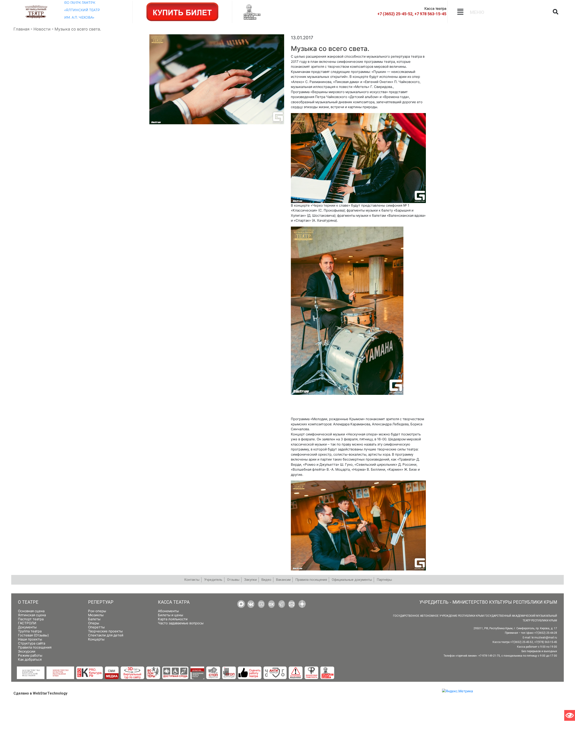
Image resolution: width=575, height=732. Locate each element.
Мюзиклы (96, 615)
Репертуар (100, 602)
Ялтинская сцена (32, 615)
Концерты (96, 639)
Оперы (93, 623)
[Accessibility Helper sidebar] (569, 715)
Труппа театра (30, 631)
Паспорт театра (31, 619)
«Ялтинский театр (82, 10)
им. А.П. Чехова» (79, 17)
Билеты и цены (170, 615)
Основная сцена (31, 611)
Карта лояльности (173, 619)
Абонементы (168, 611)
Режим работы (30, 655)
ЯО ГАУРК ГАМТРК (79, 3)
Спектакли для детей (105, 635)
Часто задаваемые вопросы (180, 623)
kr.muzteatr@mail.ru (544, 637)
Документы (27, 627)
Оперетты (96, 627)
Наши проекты (30, 639)
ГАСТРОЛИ (27, 623)
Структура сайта (31, 643)
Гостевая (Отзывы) (33, 635)
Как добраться (30, 659)
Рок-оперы (97, 611)
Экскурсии (26, 651)
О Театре (28, 602)
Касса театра (174, 602)
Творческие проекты (105, 631)
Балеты (94, 619)
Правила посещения (34, 647)
